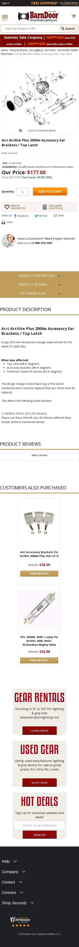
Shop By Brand (18, 50)
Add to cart (50, 191)
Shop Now (40, 783)
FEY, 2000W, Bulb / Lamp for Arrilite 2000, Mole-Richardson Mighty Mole (39, 640)
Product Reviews (33, 284)
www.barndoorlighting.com (39, 717)
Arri (18, 342)
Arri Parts (50, 50)
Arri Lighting (36, 50)
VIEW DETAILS (39, 573)
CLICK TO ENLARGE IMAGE (42, 130)
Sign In (6, 3)
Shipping (56, 206)
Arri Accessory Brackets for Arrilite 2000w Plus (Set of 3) (39, 554)
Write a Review (9, 153)
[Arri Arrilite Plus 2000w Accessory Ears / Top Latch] (39, 133)
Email (61, 215)
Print (10, 222)
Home (4, 50)
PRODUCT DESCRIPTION (37, 276)
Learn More (39, 731)
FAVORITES (18, 206)
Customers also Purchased (32, 294)
